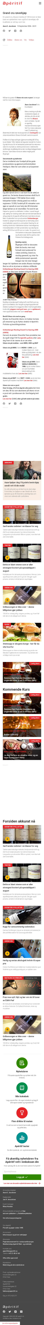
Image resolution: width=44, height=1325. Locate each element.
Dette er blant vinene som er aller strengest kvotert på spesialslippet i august (19, 567)
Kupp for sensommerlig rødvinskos (19, 927)
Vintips (31, 40)
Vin (25, 40)
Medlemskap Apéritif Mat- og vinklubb (17, 1244)
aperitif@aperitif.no (10, 1251)
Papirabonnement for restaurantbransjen (18, 1242)
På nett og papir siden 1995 (13, 1228)
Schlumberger (33, 218)
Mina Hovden (8, 1206)
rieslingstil (34, 133)
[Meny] (40, 3)
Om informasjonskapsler (12, 1218)
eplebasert (36, 309)
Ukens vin (18, 40)
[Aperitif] (12, 3)
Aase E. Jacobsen (9, 26)
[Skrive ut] (21, 30)
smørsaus (28, 311)
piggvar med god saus (18, 309)
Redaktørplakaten (25, 1213)
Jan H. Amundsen (9, 1199)
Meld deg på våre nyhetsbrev (13, 1265)
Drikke (9, 40)
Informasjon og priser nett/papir (15, 1235)
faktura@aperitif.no (10, 1291)
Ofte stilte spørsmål (10, 1258)
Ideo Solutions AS (15, 1318)
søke (39, 338)
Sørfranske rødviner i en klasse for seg (20, 526)
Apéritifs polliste (26, 338)
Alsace (35, 119)
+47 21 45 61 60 (14, 1253)
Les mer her (23, 373)
